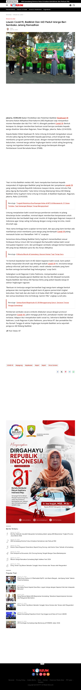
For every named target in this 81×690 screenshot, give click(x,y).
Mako (11, 28)
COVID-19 (10, 365)
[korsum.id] (16, 5)
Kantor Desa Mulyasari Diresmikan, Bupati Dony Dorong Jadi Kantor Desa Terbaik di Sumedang (41, 547)
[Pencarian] (74, 5)
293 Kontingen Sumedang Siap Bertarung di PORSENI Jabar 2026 (38, 623)
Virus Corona (53, 365)
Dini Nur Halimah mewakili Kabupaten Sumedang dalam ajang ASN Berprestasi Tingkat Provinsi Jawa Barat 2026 (41, 535)
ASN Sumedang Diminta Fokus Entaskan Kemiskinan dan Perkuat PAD (30, 1)
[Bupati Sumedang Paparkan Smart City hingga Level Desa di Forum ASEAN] (11, 615)
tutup (42, 663)
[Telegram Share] (69, 371)
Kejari (37, 365)
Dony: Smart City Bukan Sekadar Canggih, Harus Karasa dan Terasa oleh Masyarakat (38, 565)
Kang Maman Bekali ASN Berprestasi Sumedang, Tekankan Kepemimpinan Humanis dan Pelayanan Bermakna (44, 597)
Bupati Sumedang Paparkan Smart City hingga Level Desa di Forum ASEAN (42, 614)
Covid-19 (59, 123)
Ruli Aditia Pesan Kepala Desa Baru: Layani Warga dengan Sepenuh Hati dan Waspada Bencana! (45, 588)
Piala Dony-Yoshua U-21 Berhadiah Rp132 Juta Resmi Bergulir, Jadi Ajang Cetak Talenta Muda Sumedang (45, 579)
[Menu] (7, 5)
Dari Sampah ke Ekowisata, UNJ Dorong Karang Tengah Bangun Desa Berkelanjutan (38, 553)
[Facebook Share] (57, 371)
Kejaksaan (28, 365)
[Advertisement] (40, 100)
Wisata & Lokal (10, 19)
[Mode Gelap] (70, 5)
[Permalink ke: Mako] (7, 29)
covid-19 (69, 185)
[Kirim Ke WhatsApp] (73, 371)
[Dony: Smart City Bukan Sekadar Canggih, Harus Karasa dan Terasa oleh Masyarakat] (11, 606)
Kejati (44, 365)
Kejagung (19, 365)
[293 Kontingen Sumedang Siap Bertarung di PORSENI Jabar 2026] (11, 624)
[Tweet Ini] (61, 371)
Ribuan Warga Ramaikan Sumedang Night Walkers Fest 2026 (30, 559)
